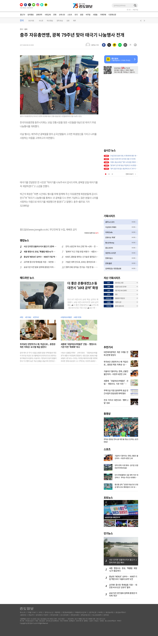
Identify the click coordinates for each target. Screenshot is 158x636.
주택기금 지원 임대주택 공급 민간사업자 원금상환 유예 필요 (116, 391)
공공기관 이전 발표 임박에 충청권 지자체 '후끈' (40, 267)
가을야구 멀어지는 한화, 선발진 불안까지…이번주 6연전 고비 (116, 372)
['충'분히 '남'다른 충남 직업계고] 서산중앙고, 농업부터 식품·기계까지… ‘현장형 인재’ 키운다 (124, 165)
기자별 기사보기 (32, 612)
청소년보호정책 (96, 615)
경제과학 (39, 14)
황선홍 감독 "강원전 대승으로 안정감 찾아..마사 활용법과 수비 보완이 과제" (126, 485)
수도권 (41, 20)
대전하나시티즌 (110, 253)
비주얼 (88, 14)
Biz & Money (109, 242)
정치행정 (31, 14)
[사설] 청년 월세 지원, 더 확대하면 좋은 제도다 (124, 155)
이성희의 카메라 (110, 227)
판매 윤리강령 (75, 615)
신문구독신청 (92, 612)
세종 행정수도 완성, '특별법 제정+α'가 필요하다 (40, 251)
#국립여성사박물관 (66, 317)
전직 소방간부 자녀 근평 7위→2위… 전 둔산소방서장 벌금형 (82, 246)
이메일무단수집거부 (80, 612)
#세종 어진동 (77, 317)
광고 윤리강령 (64, 615)
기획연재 (103, 14)
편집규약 (31, 615)
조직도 (41, 612)
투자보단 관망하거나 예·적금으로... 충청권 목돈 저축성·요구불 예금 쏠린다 (37, 345)
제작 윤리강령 (54, 615)
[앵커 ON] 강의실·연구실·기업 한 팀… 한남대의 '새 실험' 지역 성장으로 (82, 267)
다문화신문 (112, 14)
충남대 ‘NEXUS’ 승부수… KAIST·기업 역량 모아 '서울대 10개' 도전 (40, 256)
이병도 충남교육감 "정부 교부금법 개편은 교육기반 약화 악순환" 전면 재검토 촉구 (124, 162)
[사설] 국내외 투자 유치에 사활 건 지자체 (122, 159)
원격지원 (106, 615)
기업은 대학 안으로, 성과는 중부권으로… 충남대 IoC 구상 (82, 262)
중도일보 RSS (109, 612)
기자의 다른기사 (91, 233)
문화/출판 (108, 263)
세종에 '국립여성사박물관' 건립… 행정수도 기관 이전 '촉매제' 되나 (79, 345)
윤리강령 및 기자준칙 (42, 615)
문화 (54, 14)
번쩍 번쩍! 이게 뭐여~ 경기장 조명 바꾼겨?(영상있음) (126, 466)
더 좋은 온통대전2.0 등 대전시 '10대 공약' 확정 (82, 285)
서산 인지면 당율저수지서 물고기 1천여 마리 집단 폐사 (40, 246)
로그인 (129, 10)
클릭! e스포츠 (109, 222)
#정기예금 (28, 317)
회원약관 (57, 612)
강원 (68, 20)
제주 (74, 20)
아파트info (109, 232)
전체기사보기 (129, 174)
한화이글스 (109, 258)
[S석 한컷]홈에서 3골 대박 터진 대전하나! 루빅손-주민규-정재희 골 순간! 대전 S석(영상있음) (126, 476)
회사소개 (22, 612)
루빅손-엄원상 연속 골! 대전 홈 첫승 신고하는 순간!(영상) (121, 440)
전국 (76, 14)
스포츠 (69, 14)
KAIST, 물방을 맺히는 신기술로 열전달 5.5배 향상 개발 (82, 256)
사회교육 (48, 14)
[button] (140, 21)
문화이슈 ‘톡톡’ (110, 237)
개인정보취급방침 (67, 612)
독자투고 (101, 612)
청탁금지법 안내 (85, 615)
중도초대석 (109, 247)
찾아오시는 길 (49, 612)
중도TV (22, 14)
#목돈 (21, 317)
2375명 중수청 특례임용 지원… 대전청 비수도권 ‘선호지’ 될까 (40, 262)
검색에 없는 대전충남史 (113, 268)
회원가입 (135, 10)
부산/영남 (50, 20)
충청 (81, 14)
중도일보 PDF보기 (121, 612)
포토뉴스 (108, 498)
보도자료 (31, 20)
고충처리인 (23, 615)
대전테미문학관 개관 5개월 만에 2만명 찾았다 (116, 353)
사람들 (95, 14)
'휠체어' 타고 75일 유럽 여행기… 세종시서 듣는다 (82, 251)
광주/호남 (60, 20)
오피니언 (62, 14)
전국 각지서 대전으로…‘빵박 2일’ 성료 (116, 401)
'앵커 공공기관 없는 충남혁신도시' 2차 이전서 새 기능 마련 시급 (124, 168)
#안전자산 (36, 317)
